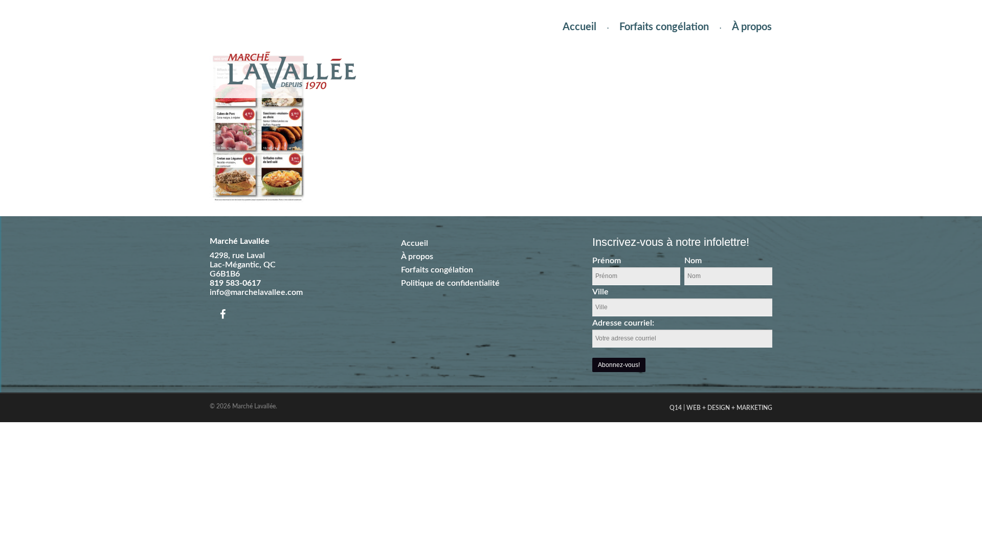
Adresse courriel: (623, 323)
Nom (693, 261)
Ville (600, 292)
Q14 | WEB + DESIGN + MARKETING (720, 408)
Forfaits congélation (664, 27)
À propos (752, 27)
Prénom (606, 261)
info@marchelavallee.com (256, 292)
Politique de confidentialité (450, 283)
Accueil (579, 27)
